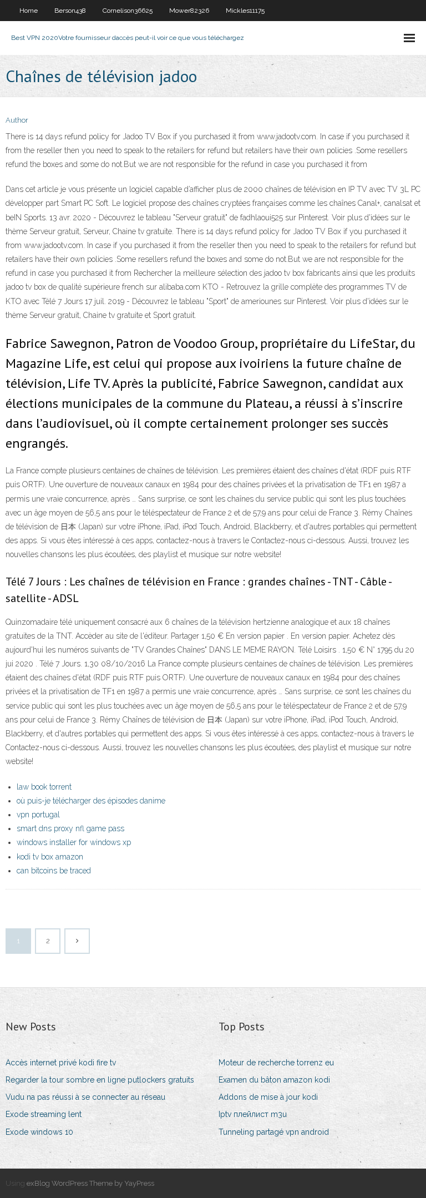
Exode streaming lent (44, 1114)
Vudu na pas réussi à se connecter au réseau (85, 1097)
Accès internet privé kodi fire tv (61, 1062)
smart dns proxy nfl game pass (70, 828)
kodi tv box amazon (50, 856)
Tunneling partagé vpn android (274, 1132)
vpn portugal (38, 814)
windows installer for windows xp (74, 842)
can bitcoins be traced (54, 870)
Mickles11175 (245, 10)
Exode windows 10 (39, 1132)
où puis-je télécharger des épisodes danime (91, 800)
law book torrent (44, 786)
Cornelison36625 (128, 10)
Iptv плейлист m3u (253, 1114)
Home (28, 10)
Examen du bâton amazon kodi (274, 1079)
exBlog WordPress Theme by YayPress (90, 1183)
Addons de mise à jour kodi (268, 1097)
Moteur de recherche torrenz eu (276, 1062)
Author (17, 120)
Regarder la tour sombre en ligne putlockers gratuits (100, 1079)
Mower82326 (189, 10)
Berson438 (70, 10)
